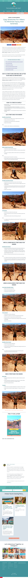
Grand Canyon (3, 567)
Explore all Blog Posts (14, 538)
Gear (22, 11)
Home (8, 568)
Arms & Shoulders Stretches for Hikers (11, 68)
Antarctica (3, 569)
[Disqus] (14, 450)
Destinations (18, 11)
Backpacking (8, 11)
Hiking (4, 11)
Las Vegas (3, 568)
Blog (25, 11)
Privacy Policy (15, 567)
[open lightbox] (5, 550)
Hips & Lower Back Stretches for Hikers (11, 66)
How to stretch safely (9, 63)
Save (1, 577)
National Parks (13, 11)
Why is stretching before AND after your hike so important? (14, 61)
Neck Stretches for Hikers (9, 69)
